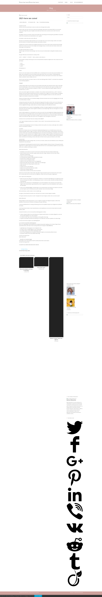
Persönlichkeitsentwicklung (44, 22)
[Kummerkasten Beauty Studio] (71, 290)
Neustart (33, 244)
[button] (27, 222)
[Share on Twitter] (75, 435)
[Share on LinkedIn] (75, 502)
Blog (37, 22)
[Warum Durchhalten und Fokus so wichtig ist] (75, 159)
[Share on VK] (75, 535)
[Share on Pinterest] (75, 485)
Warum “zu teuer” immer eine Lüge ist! (56, 339)
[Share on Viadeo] (75, 585)
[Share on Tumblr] (75, 569)
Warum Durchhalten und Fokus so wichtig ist (26, 270)
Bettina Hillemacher (23, 22)
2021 (25, 244)
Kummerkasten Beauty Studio (71, 295)
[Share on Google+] (75, 468)
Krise (31, 244)
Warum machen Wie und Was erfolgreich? (73, 283)
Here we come (28, 244)
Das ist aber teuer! (41, 267)
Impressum (71, 592)
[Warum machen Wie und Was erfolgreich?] (75, 242)
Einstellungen (38, 595)
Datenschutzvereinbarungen (78, 592)
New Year (37, 244)
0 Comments (69, 118)
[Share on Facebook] (75, 452)
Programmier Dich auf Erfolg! (71, 307)
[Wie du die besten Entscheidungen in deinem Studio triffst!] (71, 110)
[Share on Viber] (75, 519)
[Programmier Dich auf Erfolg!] (71, 302)
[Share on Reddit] (75, 552)
